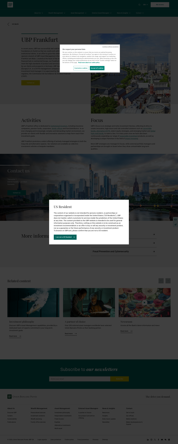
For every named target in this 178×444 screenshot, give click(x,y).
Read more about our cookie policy (89, 62)
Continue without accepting (110, 46)
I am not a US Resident (64, 237)
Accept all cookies (97, 68)
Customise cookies (80, 68)
